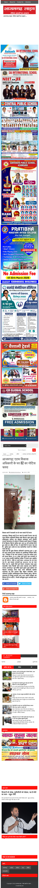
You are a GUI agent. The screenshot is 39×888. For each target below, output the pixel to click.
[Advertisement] (18, 30)
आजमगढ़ (25, 472)
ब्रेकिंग (28, 472)
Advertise (28, 2)
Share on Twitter (26, 583)
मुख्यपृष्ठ (19, 662)
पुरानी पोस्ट (35, 662)
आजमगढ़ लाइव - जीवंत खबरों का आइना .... (24, 883)
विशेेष (28, 867)
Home (6, 2)
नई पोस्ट (3, 662)
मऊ (23, 867)
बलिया (17, 867)
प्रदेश (11, 867)
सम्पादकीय (5, 871)
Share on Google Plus (12, 588)
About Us (12, 2)
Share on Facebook (11, 583)
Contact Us (20, 2)
